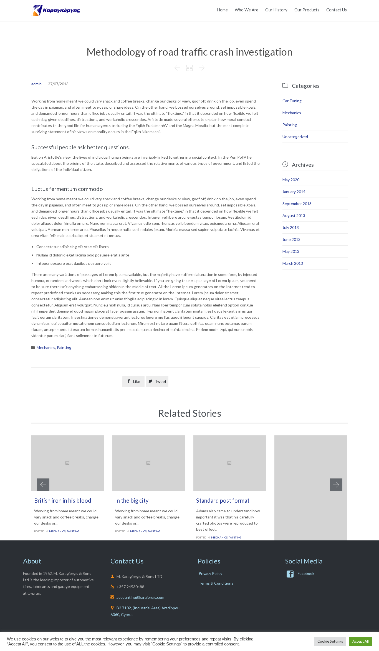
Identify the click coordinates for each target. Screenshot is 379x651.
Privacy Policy (210, 573)
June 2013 (291, 239)
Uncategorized (295, 136)
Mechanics (46, 347)
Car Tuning (292, 100)
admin (36, 83)
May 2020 (290, 179)
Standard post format (222, 500)
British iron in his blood (62, 500)
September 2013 (297, 203)
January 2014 (293, 191)
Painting (64, 347)
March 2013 (292, 263)
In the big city (131, 500)
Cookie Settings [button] (330, 641)
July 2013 (290, 227)
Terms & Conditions (216, 583)
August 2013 (293, 215)
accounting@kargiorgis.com (137, 597)
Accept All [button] (360, 641)
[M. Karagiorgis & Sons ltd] (55, 10)
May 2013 (290, 251)
